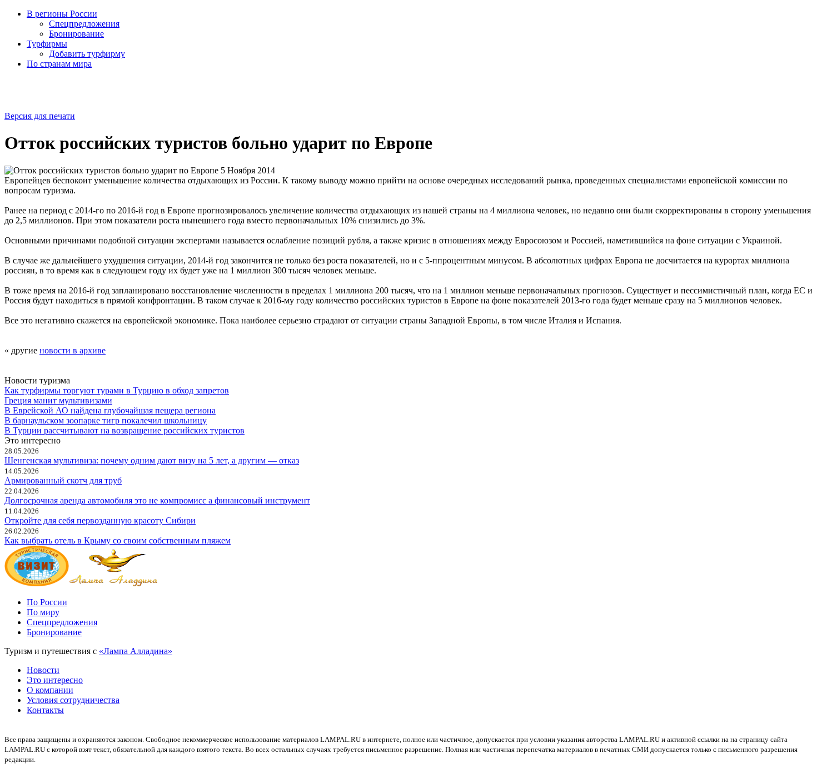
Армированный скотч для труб (63, 480)
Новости (43, 670)
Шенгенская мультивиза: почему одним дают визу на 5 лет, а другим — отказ (151, 460)
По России (47, 602)
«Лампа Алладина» (135, 651)
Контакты (45, 710)
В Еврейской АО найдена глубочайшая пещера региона (110, 410)
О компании (50, 690)
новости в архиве (72, 350)
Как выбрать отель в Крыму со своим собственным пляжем (117, 540)
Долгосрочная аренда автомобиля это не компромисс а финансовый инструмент (157, 500)
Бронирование (76, 33)
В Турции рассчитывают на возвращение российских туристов (124, 430)
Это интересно (55, 680)
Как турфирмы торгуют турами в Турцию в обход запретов (116, 390)
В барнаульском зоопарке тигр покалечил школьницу (105, 420)
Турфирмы (47, 43)
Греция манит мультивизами (58, 400)
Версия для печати (39, 116)
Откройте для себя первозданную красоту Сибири (100, 520)
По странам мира (59, 63)
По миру (43, 612)
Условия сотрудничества (73, 700)
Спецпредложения (84, 23)
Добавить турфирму (87, 53)
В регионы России (62, 13)
